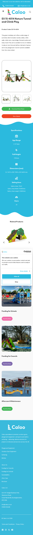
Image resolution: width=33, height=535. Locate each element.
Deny (16, 282)
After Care (5, 478)
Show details (24, 271)
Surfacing (4, 455)
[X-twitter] (9, 530)
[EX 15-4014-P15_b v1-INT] (16, 76)
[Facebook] (12, 530)
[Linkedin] (2, 530)
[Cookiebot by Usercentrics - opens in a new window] (23, 252)
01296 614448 (6, 507)
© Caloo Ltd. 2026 (7, 518)
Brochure (4, 481)
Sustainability (5, 475)
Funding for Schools (7, 471)
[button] (3, 11)
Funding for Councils (7, 468)
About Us (4, 465)
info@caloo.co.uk (7, 504)
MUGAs (4, 458)
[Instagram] (6, 530)
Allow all (16, 276)
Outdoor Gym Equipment (9, 451)
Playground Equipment (8, 448)
